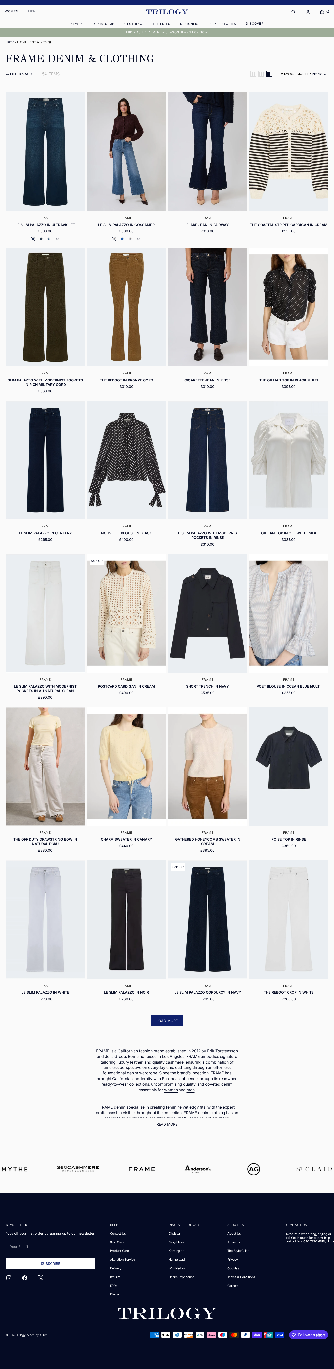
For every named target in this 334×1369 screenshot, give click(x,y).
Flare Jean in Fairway (207, 225)
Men (32, 11)
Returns (115, 1277)
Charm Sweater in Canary (126, 839)
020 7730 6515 (314, 1241)
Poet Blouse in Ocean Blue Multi (289, 686)
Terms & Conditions (241, 1277)
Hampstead (177, 1259)
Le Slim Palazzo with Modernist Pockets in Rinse (207, 535)
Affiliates (233, 1242)
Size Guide (117, 1242)
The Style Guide (238, 1251)
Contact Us (118, 1233)
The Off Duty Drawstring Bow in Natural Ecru (45, 841)
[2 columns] (253, 73)
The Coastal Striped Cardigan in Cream (288, 225)
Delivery (115, 1268)
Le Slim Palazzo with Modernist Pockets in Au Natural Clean (45, 688)
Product (320, 74)
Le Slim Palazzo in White (45, 992)
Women (11, 11)
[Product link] (45, 168)
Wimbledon (177, 1268)
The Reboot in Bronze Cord (126, 380)
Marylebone (177, 1242)
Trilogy (21, 1335)
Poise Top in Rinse (288, 839)
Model (303, 74)
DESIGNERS (190, 23)
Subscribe (50, 1263)
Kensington (176, 1251)
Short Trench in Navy (207, 686)
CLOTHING (133, 23)
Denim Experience (181, 1277)
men (191, 1089)
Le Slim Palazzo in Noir (126, 992)
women (171, 1089)
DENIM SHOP (103, 23)
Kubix (43, 1335)
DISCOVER (255, 23)
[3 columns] (261, 73)
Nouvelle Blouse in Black (126, 533)
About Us (234, 1233)
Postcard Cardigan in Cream (126, 686)
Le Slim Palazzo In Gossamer (126, 225)
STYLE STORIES (223, 23)
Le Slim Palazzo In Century (45, 533)
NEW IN (76, 23)
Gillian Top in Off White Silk (288, 533)
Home (10, 42)
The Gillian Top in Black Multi (288, 380)
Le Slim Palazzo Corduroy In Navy (207, 992)
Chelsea (174, 1233)
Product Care (119, 1251)
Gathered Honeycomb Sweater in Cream (207, 841)
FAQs (114, 1286)
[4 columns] (269, 73)
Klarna (114, 1294)
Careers (233, 1286)
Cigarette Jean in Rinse (207, 380)
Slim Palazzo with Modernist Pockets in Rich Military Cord (45, 382)
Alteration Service (122, 1259)
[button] (293, 12)
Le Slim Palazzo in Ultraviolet (45, 225)
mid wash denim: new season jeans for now (167, 32)
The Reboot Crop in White (289, 992)
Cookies (233, 1268)
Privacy (232, 1259)
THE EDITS (161, 23)
